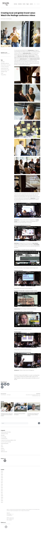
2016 (2, 484)
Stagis (27, 3)
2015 (2, 485)
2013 (2, 489)
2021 (2, 476)
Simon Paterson (25, 56)
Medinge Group (31, 50)
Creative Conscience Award (35, 58)
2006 (2, 500)
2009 (2, 495)
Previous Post (3, 393)
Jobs (35, 3)
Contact (38, 3)
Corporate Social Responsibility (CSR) (8, 440)
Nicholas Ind (16, 219)
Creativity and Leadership (6, 441)
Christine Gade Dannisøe (7, 18)
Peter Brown (19, 56)
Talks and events (7, 53)
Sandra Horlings (31, 56)
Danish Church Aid (23, 58)
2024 (2, 471)
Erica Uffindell (36, 244)
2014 (2, 487)
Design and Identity (4, 443)
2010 (2, 494)
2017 (2, 482)
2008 (2, 497)
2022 (2, 474)
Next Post (38, 393)
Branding (2, 53)
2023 (2, 472)
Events (24, 3)
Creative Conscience (5, 66)
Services (15, 3)
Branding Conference (5, 63)
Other (2, 446)
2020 (2, 477)
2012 (2, 490)
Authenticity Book (4, 433)
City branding (3, 436)
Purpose (2, 448)
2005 (2, 502)
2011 (2, 492)
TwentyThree (32, 198)
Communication (4, 438)
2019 (2, 479)
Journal (31, 3)
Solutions (20, 3)
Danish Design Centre (27, 53)
